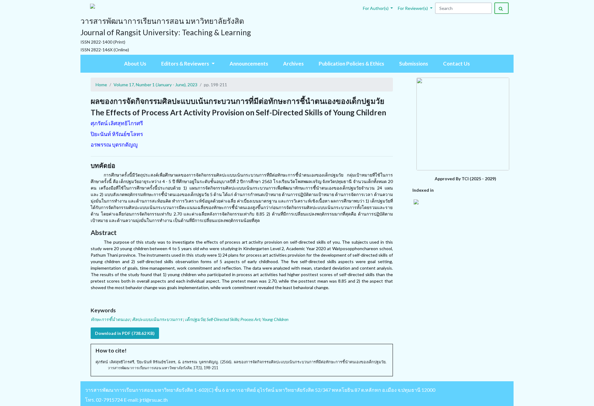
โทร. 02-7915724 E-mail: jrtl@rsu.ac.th (126, 400)
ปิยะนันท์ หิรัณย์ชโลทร (117, 134)
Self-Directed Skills (223, 319)
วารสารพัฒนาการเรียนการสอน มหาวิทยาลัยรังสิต (139, 390)
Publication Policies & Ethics (351, 63)
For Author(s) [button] (376, 8)
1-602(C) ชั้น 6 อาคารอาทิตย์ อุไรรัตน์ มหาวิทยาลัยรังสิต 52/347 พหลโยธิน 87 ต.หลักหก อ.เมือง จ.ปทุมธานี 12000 (314, 390)
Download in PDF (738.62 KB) (125, 333)
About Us (135, 63)
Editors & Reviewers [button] (185, 63)
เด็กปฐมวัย (195, 319)
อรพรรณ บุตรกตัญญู (114, 144)
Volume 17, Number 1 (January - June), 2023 (155, 84)
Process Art (250, 319)
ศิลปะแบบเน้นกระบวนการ (157, 319)
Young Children (275, 319)
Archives (293, 63)
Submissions (413, 63)
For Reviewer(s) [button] (413, 8)
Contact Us (456, 63)
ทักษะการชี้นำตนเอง (110, 319)
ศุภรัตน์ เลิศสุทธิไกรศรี (117, 123)
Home (101, 84)
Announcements (249, 63)
